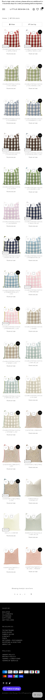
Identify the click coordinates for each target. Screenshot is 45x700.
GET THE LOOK (8, 620)
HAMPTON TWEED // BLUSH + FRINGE (34, 568)
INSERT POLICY (8, 654)
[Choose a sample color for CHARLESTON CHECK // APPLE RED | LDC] (33, 32)
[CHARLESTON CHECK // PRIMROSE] (33, 279)
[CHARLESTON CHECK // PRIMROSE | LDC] (11, 315)
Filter (13, 24)
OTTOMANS (6, 616)
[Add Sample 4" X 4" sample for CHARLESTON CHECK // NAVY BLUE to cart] (33, 205)
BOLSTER (6, 612)
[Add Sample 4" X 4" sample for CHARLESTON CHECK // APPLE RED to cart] (11, 32)
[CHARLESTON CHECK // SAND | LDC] (11, 350)
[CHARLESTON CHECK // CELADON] (11, 72)
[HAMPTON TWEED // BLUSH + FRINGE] (33, 556)
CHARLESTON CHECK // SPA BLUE (33, 361)
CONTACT (6, 636)
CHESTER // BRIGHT (33, 430)
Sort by (33, 24)
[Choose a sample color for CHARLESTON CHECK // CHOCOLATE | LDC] (33, 136)
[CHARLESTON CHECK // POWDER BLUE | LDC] (11, 279)
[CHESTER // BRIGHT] (33, 419)
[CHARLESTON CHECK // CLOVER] (11, 176)
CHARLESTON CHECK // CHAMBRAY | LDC (33, 119)
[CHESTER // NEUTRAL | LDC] (11, 487)
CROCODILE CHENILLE (33, 499)
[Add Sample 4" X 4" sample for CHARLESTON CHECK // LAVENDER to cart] (11, 205)
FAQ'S (4, 638)
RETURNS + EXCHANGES (12, 640)
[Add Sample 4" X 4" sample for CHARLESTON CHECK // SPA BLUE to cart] (33, 344)
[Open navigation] (4, 9)
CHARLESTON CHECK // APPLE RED (11, 50)
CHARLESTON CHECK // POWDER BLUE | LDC (11, 292)
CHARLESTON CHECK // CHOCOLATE (11, 153)
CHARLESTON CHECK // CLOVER (11, 188)
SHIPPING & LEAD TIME (11, 642)
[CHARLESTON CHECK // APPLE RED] (11, 38)
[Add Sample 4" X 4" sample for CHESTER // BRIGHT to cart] (33, 413)
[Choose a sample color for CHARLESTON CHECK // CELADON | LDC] (33, 67)
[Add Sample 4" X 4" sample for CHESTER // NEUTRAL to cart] (33, 447)
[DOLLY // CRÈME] (11, 522)
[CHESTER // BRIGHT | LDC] (11, 453)
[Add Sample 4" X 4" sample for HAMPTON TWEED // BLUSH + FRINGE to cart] (33, 550)
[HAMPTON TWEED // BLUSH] (11, 556)
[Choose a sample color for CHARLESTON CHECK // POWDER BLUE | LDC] (11, 273)
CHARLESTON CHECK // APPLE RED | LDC (33, 50)
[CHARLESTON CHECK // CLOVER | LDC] (33, 176)
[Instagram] (6, 683)
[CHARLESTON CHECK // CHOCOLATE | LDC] (33, 142)
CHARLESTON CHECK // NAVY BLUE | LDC (11, 256)
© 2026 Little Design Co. (11, 693)
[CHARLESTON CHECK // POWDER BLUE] (33, 245)
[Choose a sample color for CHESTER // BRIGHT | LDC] (11, 447)
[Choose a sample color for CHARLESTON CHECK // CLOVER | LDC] (33, 170)
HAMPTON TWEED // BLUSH (11, 568)
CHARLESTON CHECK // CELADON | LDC (33, 85)
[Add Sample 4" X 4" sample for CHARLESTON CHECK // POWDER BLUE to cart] (33, 239)
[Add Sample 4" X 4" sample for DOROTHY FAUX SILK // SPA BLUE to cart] (33, 516)
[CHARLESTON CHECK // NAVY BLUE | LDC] (11, 245)
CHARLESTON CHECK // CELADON (11, 85)
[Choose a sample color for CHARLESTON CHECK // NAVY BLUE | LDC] (11, 239)
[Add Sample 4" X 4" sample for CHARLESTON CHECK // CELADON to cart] (11, 67)
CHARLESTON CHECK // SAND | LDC (11, 362)
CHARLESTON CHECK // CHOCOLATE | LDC (33, 153)
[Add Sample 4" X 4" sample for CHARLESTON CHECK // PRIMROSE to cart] (33, 273)
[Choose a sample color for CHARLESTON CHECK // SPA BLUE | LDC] (11, 379)
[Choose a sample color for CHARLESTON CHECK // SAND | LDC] (11, 344)
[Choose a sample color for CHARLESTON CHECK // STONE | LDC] (11, 413)
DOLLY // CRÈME (11, 533)
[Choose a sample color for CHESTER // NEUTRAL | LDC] (11, 482)
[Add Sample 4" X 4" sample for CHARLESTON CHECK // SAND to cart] (33, 309)
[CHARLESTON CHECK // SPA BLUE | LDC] (11, 384)
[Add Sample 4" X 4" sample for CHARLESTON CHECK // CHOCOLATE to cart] (11, 136)
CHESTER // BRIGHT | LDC (11, 465)
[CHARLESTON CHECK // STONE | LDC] (11, 419)
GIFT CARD (6, 618)
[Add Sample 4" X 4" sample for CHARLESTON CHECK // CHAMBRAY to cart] (11, 101)
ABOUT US (6, 644)
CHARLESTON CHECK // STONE (33, 396)
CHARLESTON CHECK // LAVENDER (11, 222)
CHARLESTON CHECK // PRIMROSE (33, 291)
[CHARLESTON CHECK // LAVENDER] (11, 210)
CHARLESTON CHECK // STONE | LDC (11, 431)
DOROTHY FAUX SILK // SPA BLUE (33, 533)
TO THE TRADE (8, 630)
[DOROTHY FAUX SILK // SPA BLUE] (33, 522)
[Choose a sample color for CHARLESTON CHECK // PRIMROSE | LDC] (11, 309)
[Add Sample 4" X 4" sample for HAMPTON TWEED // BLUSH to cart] (11, 550)
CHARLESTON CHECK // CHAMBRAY (11, 119)
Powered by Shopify (30, 693)
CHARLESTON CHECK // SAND (33, 327)
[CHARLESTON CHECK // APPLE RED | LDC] (33, 38)
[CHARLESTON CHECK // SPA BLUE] (33, 350)
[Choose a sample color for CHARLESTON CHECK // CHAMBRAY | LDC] (33, 101)
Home (4, 18)
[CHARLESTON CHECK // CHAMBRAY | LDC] (33, 107)
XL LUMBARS (7, 614)
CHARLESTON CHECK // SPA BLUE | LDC (11, 397)
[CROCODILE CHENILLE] (33, 487)
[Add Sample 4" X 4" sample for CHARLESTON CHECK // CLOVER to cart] (11, 170)
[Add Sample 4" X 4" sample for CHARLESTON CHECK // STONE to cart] (33, 379)
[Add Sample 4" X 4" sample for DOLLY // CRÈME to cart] (11, 516)
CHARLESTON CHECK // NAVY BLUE (33, 222)
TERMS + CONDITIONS (11, 658)
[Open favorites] (37, 9)
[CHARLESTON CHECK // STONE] (33, 384)
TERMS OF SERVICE (10, 660)
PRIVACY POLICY (9, 656)
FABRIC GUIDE (8, 634)
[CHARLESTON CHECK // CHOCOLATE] (11, 142)
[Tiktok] (9, 683)
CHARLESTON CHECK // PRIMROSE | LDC (11, 327)
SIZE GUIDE (7, 632)
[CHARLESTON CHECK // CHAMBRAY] (11, 107)
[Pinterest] (3, 683)
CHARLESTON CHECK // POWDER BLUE (33, 256)
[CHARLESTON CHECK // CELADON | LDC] (33, 72)
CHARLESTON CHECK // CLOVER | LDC (33, 188)
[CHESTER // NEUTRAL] (33, 453)
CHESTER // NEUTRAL (33, 464)
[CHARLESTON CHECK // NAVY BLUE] (33, 210)
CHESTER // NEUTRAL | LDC (11, 499)
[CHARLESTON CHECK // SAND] (33, 315)
